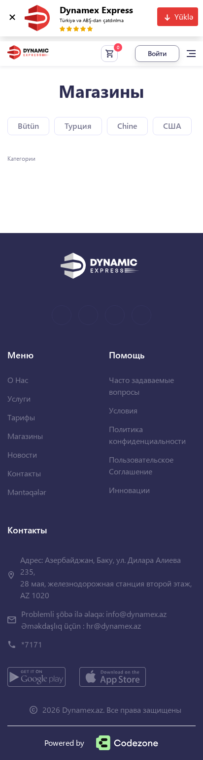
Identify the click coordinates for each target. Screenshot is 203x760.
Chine (127, 125)
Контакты (24, 473)
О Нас (17, 380)
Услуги (19, 398)
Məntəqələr (26, 492)
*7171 (31, 644)
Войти (157, 53)
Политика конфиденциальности (147, 435)
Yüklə (183, 16)
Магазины (25, 436)
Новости (22, 454)
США (172, 125)
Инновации (129, 490)
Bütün (28, 125)
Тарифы (21, 417)
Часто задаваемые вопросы (141, 386)
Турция (78, 125)
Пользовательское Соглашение (141, 465)
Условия (123, 410)
